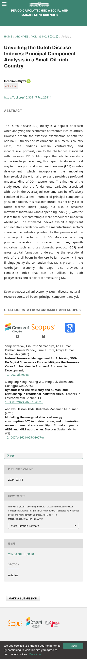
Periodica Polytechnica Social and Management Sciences (39, 13)
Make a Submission (23, 598)
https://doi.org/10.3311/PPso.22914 (27, 97)
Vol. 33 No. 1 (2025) (44, 36)
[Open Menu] (4, 4)
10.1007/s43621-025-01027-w (24, 437)
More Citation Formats (25, 525)
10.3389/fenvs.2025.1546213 (24, 402)
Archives (21, 36)
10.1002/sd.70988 (17, 375)
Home (8, 36)
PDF (12, 455)
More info (35, 654)
